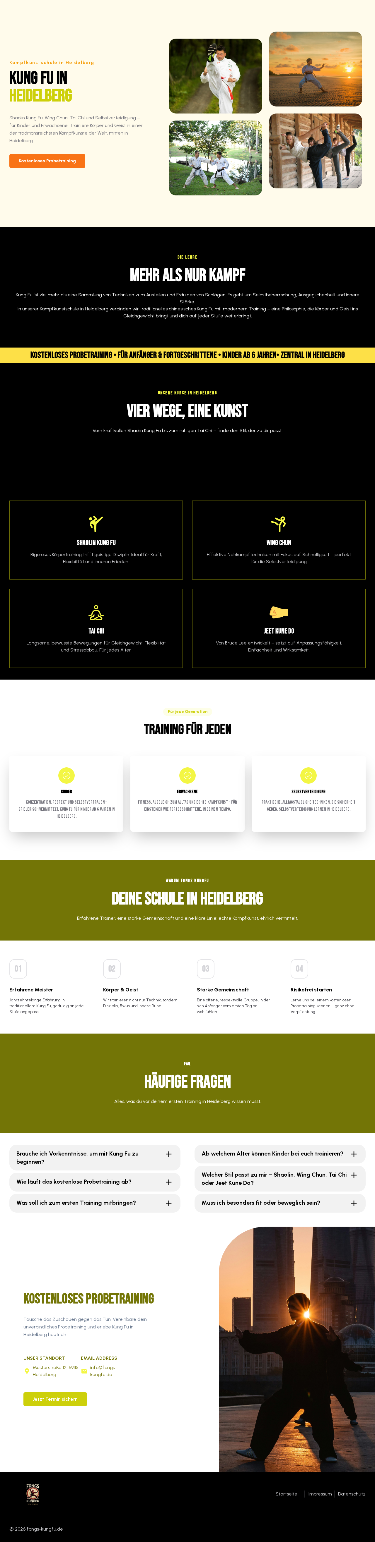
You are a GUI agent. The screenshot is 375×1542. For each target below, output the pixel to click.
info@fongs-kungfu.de (103, 1371)
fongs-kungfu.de (45, 1529)
